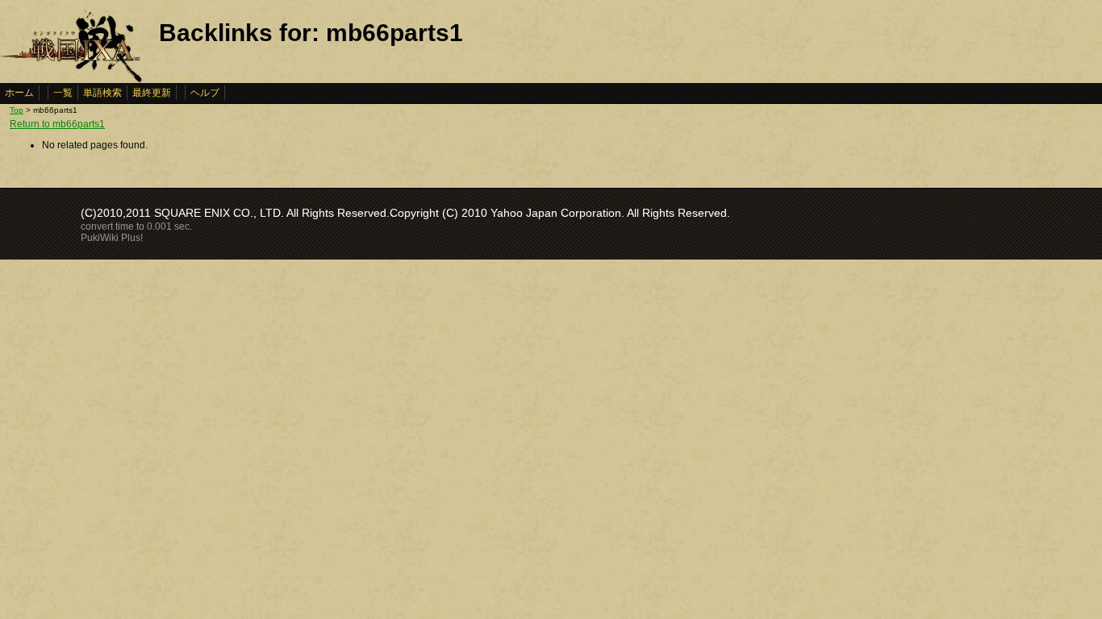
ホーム (19, 92)
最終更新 (151, 92)
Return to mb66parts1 (57, 124)
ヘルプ (204, 92)
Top (16, 110)
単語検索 (102, 92)
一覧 (63, 92)
